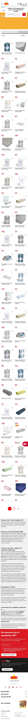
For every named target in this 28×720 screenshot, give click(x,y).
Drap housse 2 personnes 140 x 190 (7, 265)
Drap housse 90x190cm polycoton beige (20, 207)
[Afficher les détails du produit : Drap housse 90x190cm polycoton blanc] (21, 104)
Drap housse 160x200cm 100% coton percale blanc (7, 322)
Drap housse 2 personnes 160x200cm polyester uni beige (20, 322)
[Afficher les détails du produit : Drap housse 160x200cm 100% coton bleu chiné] (21, 354)
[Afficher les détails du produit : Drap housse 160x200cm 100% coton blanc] (7, 277)
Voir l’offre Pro (7, 669)
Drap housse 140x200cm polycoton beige (7, 111)
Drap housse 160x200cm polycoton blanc (7, 169)
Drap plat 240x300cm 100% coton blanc (19, 130)
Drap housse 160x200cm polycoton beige (7, 188)
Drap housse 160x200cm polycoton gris (7, 130)
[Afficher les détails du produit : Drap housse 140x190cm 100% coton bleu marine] (7, 47)
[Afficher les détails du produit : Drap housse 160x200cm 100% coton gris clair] (21, 239)
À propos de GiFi (6, 697)
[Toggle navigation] (2, 4)
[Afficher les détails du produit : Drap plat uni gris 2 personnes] (21, 431)
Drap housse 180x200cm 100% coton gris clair (7, 303)
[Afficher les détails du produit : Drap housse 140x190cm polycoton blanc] (7, 66)
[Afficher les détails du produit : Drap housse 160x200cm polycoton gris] (7, 124)
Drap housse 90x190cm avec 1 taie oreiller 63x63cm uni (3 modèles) (7, 207)
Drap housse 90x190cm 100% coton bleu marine (20, 265)
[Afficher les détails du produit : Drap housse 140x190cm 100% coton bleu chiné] (21, 373)
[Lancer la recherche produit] (1, 6)
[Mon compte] (23, 4)
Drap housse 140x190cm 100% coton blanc (7, 245)
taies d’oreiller (19, 612)
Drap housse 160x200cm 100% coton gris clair (20, 245)
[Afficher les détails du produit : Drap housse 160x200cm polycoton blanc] (7, 162)
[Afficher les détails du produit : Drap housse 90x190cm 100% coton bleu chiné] (21, 277)
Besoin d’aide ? (5, 691)
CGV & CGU (3, 714)
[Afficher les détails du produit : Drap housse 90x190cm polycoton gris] (21, 143)
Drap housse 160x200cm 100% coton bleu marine (20, 418)
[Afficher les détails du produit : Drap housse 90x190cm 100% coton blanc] (21, 181)
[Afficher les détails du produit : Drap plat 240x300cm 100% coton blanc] (21, 124)
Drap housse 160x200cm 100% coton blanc (7, 284)
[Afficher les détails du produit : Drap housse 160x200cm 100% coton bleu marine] (21, 412)
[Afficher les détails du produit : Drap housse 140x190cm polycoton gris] (7, 85)
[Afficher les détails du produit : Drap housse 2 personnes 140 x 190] (7, 258)
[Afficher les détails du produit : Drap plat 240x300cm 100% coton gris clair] (7, 220)
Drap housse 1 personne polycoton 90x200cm (7, 495)
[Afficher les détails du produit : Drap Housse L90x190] (7, 392)
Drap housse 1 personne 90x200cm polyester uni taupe (20, 92)
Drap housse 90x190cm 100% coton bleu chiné (20, 284)
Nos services (5, 694)
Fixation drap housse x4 (20, 53)
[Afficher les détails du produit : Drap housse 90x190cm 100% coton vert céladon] (7, 335)
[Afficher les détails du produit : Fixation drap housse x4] (21, 47)
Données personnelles (5, 718)
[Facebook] (5, 687)
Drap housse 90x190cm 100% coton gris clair (20, 226)
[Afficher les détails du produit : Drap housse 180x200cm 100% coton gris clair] (7, 296)
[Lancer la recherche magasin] (24, 14)
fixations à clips (5, 621)
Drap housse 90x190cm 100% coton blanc (20, 188)
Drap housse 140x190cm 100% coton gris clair (7, 361)
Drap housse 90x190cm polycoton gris (20, 149)
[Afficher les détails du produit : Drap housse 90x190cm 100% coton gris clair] (21, 220)
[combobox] (4, 36)
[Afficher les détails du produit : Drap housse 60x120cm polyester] (21, 296)
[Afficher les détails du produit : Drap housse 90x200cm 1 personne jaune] (21, 392)
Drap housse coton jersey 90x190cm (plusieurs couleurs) (20, 495)
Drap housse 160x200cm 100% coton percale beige (20, 476)
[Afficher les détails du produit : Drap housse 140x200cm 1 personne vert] (7, 469)
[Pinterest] (16, 687)
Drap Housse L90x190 (6, 398)
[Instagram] (9, 687)
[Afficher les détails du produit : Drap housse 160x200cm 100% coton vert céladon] (21, 450)
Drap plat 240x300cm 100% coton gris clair (6, 226)
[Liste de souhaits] (12, 43)
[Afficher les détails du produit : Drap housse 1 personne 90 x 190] (21, 335)
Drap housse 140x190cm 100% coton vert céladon (7, 380)
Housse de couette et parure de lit (9, 32)
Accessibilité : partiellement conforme (20, 715)
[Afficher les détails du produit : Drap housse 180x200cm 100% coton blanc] (21, 162)
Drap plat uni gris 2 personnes (19, 437)
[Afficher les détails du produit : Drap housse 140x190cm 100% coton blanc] (7, 239)
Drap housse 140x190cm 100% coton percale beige (7, 457)
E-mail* (3, 643)
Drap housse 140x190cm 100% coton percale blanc (7, 418)
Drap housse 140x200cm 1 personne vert (7, 476)
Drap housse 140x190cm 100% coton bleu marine (7, 53)
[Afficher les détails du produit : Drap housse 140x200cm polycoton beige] (7, 104)
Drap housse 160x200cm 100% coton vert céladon (20, 457)
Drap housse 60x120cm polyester (20, 303)
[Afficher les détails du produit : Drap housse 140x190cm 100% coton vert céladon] (7, 373)
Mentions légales (4, 716)
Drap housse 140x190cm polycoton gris (7, 92)
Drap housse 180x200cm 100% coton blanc (20, 169)
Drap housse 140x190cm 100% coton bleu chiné (20, 380)
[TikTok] (20, 687)
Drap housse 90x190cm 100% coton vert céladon (7, 341)
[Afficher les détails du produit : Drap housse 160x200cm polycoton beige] (7, 181)
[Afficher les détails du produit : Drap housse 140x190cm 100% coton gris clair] (7, 354)
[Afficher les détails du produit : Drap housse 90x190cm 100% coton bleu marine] (21, 258)
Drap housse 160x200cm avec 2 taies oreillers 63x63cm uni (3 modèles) (7, 437)
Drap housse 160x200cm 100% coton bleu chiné (20, 361)
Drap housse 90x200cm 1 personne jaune (20, 399)
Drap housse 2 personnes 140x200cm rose (20, 73)
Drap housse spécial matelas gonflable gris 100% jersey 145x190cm (7, 149)
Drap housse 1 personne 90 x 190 (20, 341)
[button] (20, 4)
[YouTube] (13, 687)
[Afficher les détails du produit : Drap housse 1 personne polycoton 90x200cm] (7, 488)
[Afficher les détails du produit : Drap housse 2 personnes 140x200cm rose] (21, 66)
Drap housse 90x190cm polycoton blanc (20, 111)
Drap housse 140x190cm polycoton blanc (7, 73)
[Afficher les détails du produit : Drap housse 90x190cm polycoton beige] (21, 200)
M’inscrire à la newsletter (9, 654)
